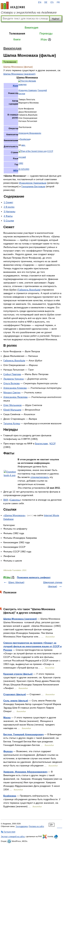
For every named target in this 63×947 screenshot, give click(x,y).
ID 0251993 (23, 169)
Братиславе (41, 443)
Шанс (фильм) (16, 582)
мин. (23, 145)
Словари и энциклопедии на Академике (29, 12)
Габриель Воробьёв (29, 289)
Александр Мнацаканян (29, 133)
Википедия (31, 27)
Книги (16, 39)
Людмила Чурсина (13, 378)
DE (45, 2)
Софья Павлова (12, 374)
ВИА (5, 499)
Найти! (55, 18)
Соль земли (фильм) (15, 700)
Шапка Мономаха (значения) (19, 74)
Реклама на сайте (36, 826)
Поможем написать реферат (34, 577)
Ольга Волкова (11, 383)
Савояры (15, 499)
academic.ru (13, 5)
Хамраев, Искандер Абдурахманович (25, 771)
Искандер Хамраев (27, 90)
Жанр (15, 86)
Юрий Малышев (12, 409)
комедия (22, 84)
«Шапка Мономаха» (14, 515)
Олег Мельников (12, 405)
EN (39, 2)
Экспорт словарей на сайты (13, 836)
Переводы (46, 33)
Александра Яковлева (15, 397)
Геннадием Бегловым (33, 186)
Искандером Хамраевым (32, 183)
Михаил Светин (11, 392)
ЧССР (52, 443)
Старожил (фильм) (14, 694)
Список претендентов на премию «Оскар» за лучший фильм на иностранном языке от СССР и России (32, 646)
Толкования (17, 33)
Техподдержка (22, 826)
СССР (50, 151)
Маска (7, 717)
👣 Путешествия (8, 832)
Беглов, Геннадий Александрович (23, 734)
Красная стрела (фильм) (18, 674)
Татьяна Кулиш (11, 423)
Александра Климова (15, 388)
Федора (8, 751)
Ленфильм (25, 139)
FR (58, 2)
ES (52, 2)
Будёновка (9, 795)
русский (22, 157)
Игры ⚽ (46, 39)
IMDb (15, 170)
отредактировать (39, 477)
